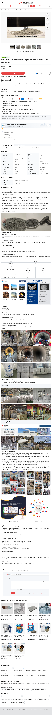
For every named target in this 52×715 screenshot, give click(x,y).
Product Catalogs (20, 668)
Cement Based (5, 702)
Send (13, 593)
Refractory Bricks (42, 670)
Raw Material (41, 675)
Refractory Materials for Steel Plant (21, 673)
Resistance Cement (6, 699)
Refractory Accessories (18, 675)
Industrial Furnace (5, 670)
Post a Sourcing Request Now (40, 593)
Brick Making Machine (18, 670)
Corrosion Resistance (6, 696)
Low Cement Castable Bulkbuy (17, 702)
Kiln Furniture (41, 673)
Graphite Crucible (29, 673)
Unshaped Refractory (30, 670)
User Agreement (33, 709)
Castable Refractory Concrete (38, 689)
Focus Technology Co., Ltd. (17, 709)
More (2, 705)
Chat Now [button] (39, 73)
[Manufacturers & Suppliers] (26, 2)
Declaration (40, 709)
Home (2, 9)
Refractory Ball (4, 675)
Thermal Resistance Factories (42, 696)
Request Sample (22, 76)
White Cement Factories (28, 696)
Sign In (3, 139)
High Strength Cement (18, 699)
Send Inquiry (13, 73)
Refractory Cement (28, 9)
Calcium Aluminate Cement (8, 689)
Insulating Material (5, 673)
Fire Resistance (17, 696)
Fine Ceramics (29, 675)
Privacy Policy (46, 709)
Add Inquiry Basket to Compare (26, 51)
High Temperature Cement (30, 699)
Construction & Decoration (10, 9)
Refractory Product (19, 9)
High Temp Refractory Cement (23, 689)
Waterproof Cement (43, 699)
